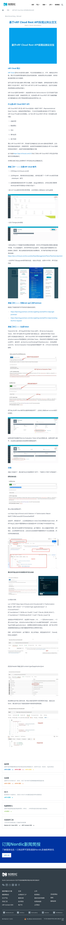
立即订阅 (6, 855)
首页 (33, 4)
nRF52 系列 (28, 769)
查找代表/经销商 (39, 898)
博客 (8, 10)
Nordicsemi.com (10, 912)
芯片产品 (5, 898)
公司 (50, 4)
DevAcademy (34, 912)
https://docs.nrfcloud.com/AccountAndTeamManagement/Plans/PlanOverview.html (35, 256)
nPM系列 (7, 811)
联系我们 (57, 4)
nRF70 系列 (7, 797)
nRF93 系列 (18, 783)
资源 (44, 4)
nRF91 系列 (7, 783)
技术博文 (21, 901)
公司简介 (37, 905)
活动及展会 (54, 894)
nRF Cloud (11, 73)
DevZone (47, 912)
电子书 (20, 905)
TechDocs (22, 912)
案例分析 (21, 898)
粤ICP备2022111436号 (7, 919)
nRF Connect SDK (27, 825)
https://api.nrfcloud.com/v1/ (22, 153)
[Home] (3, 10)
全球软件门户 (22, 894)
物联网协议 (5, 894)
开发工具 (5, 901)
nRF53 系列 (18, 769)
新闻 (52, 898)
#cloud (19, 16)
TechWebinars (59, 912)
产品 (37, 4)
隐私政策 (53, 901)
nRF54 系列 (7, 769)
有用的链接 (37, 901)
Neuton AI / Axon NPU (11, 825)
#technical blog (10, 16)
